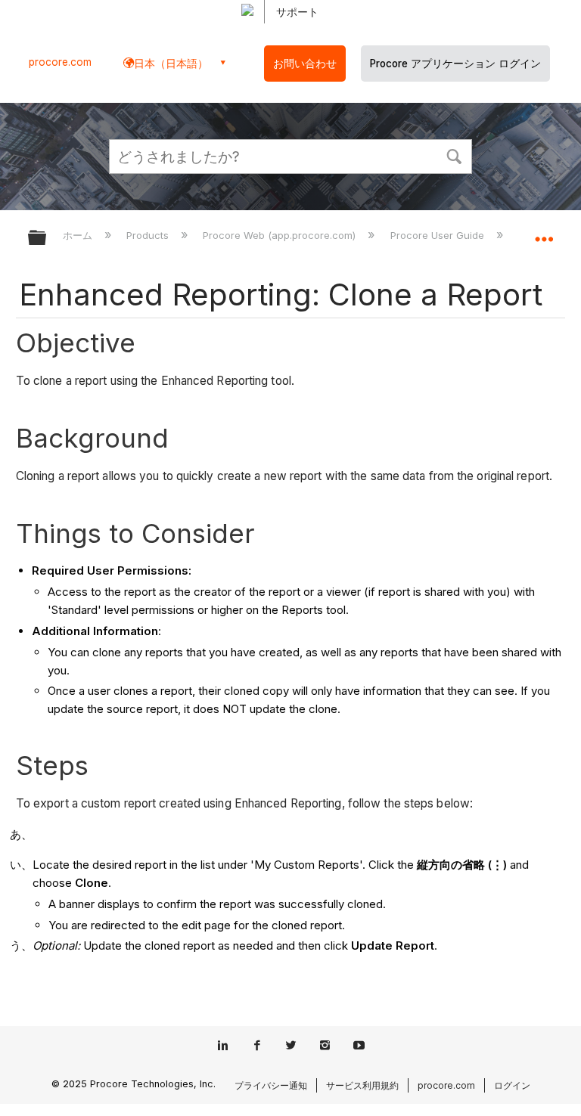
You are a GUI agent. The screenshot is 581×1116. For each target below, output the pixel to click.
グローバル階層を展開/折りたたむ (47, 239)
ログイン (512, 1085)
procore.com (60, 62)
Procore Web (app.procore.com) (281, 235)
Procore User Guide (438, 235)
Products (149, 235)
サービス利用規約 (362, 1085)
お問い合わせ (305, 63)
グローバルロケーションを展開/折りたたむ (544, 232)
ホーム (79, 235)
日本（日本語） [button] (171, 63)
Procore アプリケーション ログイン (455, 63)
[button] (454, 155)
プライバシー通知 (271, 1085)
